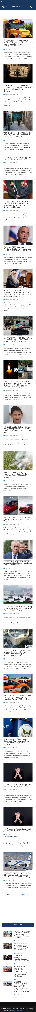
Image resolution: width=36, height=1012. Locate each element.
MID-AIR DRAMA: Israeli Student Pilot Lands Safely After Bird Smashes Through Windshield (17, 697)
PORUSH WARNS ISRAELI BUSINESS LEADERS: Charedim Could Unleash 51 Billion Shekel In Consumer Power (17, 293)
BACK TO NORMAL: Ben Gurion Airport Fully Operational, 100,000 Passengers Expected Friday (21, 946)
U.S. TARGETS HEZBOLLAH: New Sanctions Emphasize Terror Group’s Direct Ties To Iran (17, 340)
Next (27, 894)
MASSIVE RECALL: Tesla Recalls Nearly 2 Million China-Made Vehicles (17, 519)
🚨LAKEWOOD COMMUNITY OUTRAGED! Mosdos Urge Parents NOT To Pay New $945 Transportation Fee (18, 43)
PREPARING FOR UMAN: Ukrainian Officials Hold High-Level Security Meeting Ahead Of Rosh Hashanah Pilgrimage (21, 971)
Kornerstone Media (16, 1010)
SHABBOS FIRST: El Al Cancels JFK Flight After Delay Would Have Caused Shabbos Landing (16, 875)
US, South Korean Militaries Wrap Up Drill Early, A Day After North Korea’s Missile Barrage (17, 608)
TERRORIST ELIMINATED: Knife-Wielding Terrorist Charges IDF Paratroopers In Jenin (17, 135)
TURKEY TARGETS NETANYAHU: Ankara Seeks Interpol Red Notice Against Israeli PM (17, 563)
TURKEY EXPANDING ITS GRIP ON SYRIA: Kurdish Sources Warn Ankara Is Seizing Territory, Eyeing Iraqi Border (17, 204)
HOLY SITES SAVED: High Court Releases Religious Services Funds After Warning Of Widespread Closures (17, 653)
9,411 (23, 894)
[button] (1, 1)
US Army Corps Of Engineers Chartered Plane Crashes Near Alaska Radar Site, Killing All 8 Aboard (16, 742)
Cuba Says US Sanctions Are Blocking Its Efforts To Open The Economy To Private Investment (17, 249)
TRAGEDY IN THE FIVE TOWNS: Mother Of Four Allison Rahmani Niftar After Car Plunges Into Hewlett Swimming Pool (17, 384)
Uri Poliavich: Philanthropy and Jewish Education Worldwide (17, 158)
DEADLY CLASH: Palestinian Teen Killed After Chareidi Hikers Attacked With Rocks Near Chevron (17, 88)
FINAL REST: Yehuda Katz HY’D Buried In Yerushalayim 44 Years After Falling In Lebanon (22, 934)
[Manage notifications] (31, 1008)
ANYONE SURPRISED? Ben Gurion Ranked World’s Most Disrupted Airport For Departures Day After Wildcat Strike (21, 987)
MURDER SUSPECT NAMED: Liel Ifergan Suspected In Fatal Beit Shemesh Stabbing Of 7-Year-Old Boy (17, 430)
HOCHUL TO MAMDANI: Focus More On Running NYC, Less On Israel (21, 958)
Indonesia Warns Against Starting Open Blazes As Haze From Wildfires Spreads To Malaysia (16, 475)
